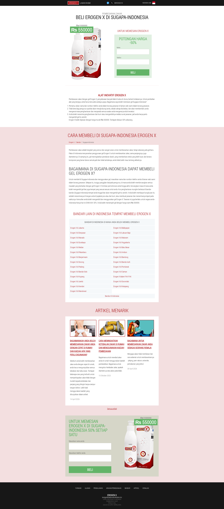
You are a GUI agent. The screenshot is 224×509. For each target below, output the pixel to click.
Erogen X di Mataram (120, 237)
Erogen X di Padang (77, 267)
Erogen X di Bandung (120, 257)
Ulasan (87, 488)
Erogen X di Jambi (76, 281)
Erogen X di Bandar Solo (78, 271)
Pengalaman (98, 488)
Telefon (119, 57)
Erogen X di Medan (77, 247)
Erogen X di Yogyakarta (121, 242)
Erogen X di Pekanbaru (78, 252)
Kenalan (146, 488)
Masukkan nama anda (76, 441)
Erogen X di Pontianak (121, 267)
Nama (118, 47)
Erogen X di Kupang (77, 276)
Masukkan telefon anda (77, 453)
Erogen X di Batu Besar (121, 247)
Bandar (127, 488)
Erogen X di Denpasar (78, 233)
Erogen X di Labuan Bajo (121, 233)
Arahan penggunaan (113, 488)
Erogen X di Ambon (120, 252)
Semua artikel (112, 408)
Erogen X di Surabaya (77, 242)
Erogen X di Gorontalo (121, 281)
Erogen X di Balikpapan (121, 228)
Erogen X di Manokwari (78, 291)
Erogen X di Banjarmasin (79, 257)
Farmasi (78, 488)
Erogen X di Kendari (77, 286)
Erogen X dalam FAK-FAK (122, 276)
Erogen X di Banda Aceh (121, 262)
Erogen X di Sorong (77, 262)
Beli (133, 72)
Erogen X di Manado (77, 237)
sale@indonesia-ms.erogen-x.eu (112, 497)
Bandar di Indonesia (112, 296)
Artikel (136, 488)
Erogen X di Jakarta (77, 228)
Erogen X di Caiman (120, 271)
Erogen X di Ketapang (121, 286)
